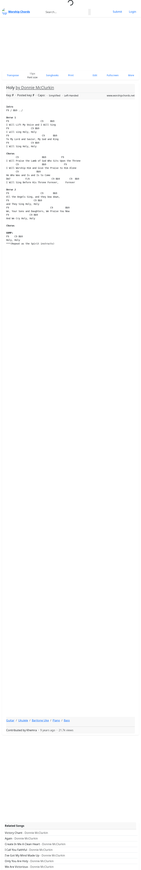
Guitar (10, 720)
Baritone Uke (40, 720)
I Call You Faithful (29, 850)
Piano (56, 720)
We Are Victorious (29, 867)
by (35, 87)
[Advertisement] (70, 44)
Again (21, 838)
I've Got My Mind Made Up (35, 855)
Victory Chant (26, 833)
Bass (67, 720)
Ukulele (23, 720)
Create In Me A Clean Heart (35, 844)
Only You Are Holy (29, 861)
